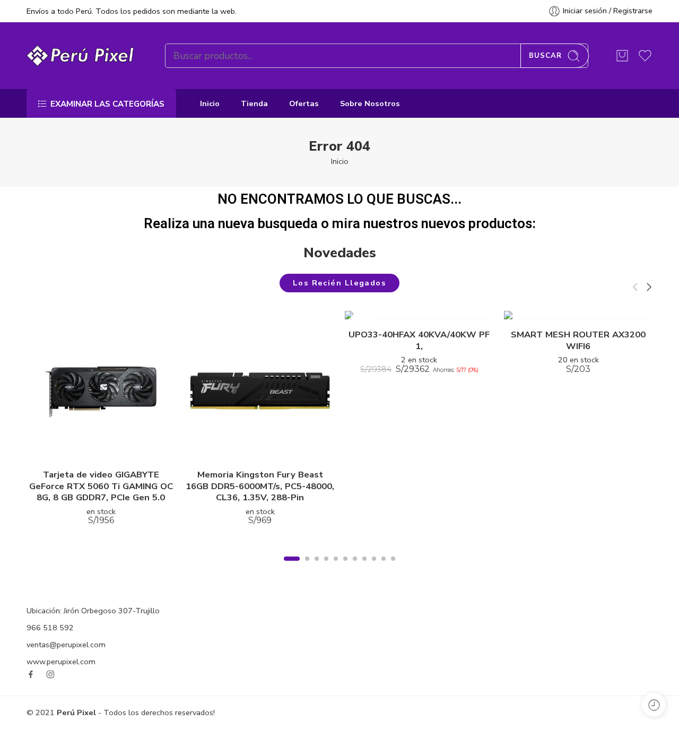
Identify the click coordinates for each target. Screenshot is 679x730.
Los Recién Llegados (340, 282)
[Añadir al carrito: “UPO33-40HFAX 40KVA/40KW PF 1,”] (408, 308)
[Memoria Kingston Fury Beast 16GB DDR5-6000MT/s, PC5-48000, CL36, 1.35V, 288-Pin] (260, 385)
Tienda (254, 103)
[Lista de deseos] (111, 448)
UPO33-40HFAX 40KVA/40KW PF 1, (419, 340)
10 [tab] (384, 567)
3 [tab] (317, 567)
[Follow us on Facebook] (31, 674)
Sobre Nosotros (370, 103)
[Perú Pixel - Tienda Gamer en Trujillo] (82, 55)
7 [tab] (355, 567)
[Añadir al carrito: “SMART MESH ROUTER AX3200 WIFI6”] (568, 308)
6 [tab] (345, 567)
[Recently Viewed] (654, 705)
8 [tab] (365, 567)
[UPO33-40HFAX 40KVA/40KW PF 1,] (419, 315)
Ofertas (304, 103)
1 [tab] (292, 567)
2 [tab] (307, 567)
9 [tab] (374, 567)
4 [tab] (326, 567)
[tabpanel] (100, 426)
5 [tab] (336, 567)
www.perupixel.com (61, 661)
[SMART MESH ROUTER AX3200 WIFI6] (578, 315)
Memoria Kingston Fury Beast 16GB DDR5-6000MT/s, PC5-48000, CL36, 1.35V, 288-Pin (260, 485)
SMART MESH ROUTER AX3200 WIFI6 (578, 340)
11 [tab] (393, 567)
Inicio (210, 103)
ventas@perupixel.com (66, 644)
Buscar (545, 55)
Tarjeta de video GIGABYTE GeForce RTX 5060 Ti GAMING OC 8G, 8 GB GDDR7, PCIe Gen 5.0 (101, 485)
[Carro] (622, 55)
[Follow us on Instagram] (50, 674)
